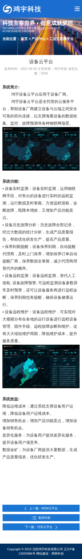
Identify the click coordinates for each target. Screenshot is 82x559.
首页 (24, 39)
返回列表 (44, 517)
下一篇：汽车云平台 (39, 527)
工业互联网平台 (61, 39)
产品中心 (38, 39)
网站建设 (42, 553)
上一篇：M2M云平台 (43, 508)
